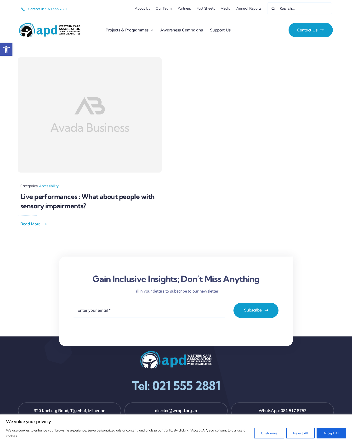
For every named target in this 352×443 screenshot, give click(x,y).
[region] (176, 428)
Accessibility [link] (49, 186)
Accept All (331, 433)
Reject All (300, 433)
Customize (269, 433)
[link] (6, 49)
